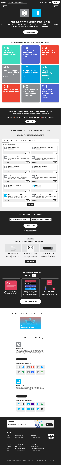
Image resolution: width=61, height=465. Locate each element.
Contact (24, 460)
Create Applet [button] (30, 225)
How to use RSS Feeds (35, 444)
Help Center (9, 444)
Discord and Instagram (19, 437)
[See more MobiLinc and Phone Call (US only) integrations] (30, 372)
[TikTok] (51, 460)
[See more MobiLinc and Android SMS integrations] (20, 372)
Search (8, 448)
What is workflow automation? (36, 442)
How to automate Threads (35, 450)
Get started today (30, 32)
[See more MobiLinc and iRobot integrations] (40, 372)
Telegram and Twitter (19, 452)
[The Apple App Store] (51, 435)
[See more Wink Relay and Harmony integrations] (20, 404)
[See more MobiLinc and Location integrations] (40, 367)
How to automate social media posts (37, 452)
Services (8, 437)
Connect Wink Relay (22, 396)
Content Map (9, 446)
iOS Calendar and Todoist (19, 450)
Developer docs (9, 452)
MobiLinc (16, 21)
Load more (30, 204)
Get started (56, 2)
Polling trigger (11, 148)
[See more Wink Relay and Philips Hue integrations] (40, 409)
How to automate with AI (35, 437)
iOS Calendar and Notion (19, 439)
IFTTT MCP (9, 442)
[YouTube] (45, 460)
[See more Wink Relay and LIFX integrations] (30, 404)
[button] (30, 261)
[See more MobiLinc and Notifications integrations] (20, 367)
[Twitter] (48, 460)
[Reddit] (53, 460)
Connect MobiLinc (21, 359)
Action (38, 177)
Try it (27, 152)
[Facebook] (37, 460)
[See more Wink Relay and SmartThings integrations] (30, 409)
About (32, 460)
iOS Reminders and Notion (20, 448)
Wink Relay (30, 21)
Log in (50, 2)
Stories (8, 439)
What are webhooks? (35, 446)
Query (10, 196)
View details (7, 152)
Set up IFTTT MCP (30, 121)
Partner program (19, 460)
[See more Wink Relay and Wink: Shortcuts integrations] (20, 409)
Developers (9, 460)
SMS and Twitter (18, 446)
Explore (41, 2)
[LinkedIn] (40, 460)
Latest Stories (34, 435)
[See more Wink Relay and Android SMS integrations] (40, 404)
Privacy (28, 460)
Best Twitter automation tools (36, 439)
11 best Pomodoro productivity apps (37, 448)
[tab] (5, 141)
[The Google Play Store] (51, 438)
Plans (46, 2)
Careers (13, 460)
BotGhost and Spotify (19, 444)
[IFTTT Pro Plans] (21, 195)
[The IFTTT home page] (3, 2)
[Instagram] (43, 460)
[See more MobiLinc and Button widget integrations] (30, 367)
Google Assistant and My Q (20, 442)
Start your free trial (30, 301)
